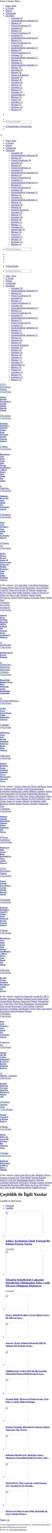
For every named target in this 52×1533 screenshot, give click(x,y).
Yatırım (32, 595)
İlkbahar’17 (16, 90)
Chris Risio (33, 585)
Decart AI (44, 593)
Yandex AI (27, 597)
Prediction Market (23, 1187)
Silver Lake (15, 595)
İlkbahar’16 (16, 97)
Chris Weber (25, 1177)
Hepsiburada (15, 791)
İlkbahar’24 (16, 40)
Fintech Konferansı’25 (21, 33)
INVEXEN (24, 1182)
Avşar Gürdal (37, 999)
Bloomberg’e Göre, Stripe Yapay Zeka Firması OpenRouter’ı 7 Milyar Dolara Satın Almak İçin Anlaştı (5, 467)
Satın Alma (11, 593)
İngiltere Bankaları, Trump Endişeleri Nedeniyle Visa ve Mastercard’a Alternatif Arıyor (5, 772)
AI (27, 590)
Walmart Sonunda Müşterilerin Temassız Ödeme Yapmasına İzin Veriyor (5, 824)
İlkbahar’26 (16, 23)
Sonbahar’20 (16, 70)
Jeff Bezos (41, 786)
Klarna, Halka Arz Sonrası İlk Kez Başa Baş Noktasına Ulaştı (4, 1141)
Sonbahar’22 (16, 55)
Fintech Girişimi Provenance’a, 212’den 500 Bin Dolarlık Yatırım (5, 403)
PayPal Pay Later (42, 799)
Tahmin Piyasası (39, 1187)
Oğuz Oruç (24, 796)
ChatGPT (4, 590)
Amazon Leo (13, 1177)
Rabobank (13, 1182)
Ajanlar (18, 801)
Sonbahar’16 (16, 92)
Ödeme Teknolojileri (40, 1001)
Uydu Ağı (11, 1180)
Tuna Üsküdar (42, 588)
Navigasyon (5, 597)
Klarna (46, 1185)
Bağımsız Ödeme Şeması (11, 804)
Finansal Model (7, 588)
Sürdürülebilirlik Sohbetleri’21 (24, 65)
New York (4, 1187)
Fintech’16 (16, 100)
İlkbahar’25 (16, 30)
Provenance (31, 588)
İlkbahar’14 (16, 109)
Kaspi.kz (32, 1180)
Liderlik (3, 796)
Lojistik (25, 791)
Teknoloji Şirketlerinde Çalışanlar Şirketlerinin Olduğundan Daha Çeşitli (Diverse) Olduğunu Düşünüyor (28, 1282)
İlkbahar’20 (16, 72)
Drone (34, 786)
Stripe (19, 593)
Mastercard (43, 804)
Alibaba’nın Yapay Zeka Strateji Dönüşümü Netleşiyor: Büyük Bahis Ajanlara (4, 741)
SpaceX (3, 1180)
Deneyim (13, 590)
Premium (20, 1011)
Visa (2, 806)
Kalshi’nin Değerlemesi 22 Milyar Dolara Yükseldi (5, 1165)
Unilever (11, 799)
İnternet (34, 1177)
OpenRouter (41, 590)
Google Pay (38, 996)
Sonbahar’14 (16, 107)
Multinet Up (12, 796)
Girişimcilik (11, 13)
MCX (46, 996)
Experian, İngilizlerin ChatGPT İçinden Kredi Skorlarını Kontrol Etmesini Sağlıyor (4, 432)
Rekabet (37, 801)
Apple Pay (19, 996)
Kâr (41, 1185)
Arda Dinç (23, 585)
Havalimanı (5, 1011)
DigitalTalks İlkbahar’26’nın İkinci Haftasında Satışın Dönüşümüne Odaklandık (6, 686)
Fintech (9, 11)
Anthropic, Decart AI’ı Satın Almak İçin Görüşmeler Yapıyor (4, 502)
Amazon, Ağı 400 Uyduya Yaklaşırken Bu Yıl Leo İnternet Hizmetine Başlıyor (4, 1060)
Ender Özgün (17, 789)
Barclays (26, 804)
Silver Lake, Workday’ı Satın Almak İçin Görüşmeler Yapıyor (4, 530)
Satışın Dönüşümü (37, 796)
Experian (22, 590)
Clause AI (35, 593)
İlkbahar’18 (16, 85)
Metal (13, 1011)
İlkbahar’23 (16, 50)
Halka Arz (4, 595)
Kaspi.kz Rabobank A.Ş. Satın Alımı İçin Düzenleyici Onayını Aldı (4, 1090)
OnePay (3, 999)
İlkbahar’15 (16, 104)
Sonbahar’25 (16, 28)
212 (16, 585)
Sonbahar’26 (16, 18)
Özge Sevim (19, 588)
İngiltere (34, 804)
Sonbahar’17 (16, 87)
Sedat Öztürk (17, 597)
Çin (31, 801)
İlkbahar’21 (16, 67)
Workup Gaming (37, 1182)
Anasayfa (10, 1205)
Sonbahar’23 (16, 45)
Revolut (28, 1011)
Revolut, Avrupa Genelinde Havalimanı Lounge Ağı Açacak (4, 984)
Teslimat (7, 789)
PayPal (3, 593)
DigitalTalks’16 (18, 95)
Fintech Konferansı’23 (21, 53)
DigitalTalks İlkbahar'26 (37, 794)
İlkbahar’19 (16, 80)
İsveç (36, 1185)
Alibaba (25, 801)
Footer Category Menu (10, 1)
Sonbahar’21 (16, 62)
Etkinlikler (10, 16)
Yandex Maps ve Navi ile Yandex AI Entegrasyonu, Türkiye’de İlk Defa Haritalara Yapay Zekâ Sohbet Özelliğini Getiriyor (5, 567)
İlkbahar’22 (16, 60)
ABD (43, 801)
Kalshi (12, 1187)
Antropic (26, 593)
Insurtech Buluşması (20, 75)
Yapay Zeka (11, 6)
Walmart (27, 999)
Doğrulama (43, 585)
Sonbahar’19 (16, 77)
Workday (24, 595)
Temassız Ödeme (15, 999)
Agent (9, 801)
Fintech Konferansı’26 (21, 25)
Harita (38, 595)
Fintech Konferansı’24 (21, 43)
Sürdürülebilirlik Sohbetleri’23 (24, 48)
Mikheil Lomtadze (37, 791)
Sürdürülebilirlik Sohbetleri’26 (24, 20)
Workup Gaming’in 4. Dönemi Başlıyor (4, 1118)
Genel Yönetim (30, 789)
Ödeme (32, 590)
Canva (18, 799)
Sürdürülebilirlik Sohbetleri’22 (24, 58)
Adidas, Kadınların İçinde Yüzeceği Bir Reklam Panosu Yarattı (28, 1242)
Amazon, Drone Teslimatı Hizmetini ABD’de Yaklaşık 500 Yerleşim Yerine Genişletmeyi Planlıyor (5, 626)
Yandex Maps (39, 597)
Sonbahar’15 (16, 102)
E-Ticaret (10, 8)
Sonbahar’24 (16, 35)
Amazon (18, 786)
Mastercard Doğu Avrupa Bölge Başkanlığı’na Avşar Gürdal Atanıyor (5, 855)
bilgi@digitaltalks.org (18, 1530)
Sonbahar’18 (16, 82)
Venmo (3, 801)
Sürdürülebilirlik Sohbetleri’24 (24, 38)
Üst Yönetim (21, 794)
